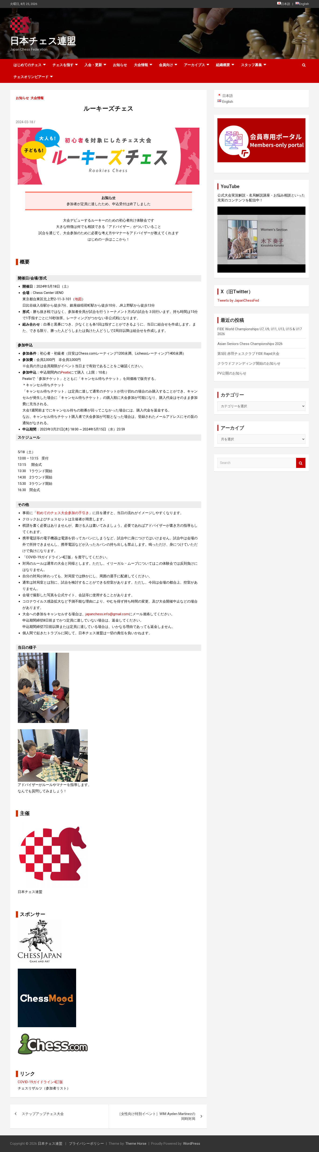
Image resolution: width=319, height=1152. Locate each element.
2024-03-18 (24, 122)
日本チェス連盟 (43, 40)
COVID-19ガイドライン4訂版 (40, 1082)
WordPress (191, 1143)
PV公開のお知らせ (231, 373)
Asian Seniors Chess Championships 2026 (250, 344)
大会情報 (37, 98)
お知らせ (120, 65)
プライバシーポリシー (86, 1143)
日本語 (285, 4)
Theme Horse (135, 1143)
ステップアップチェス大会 (43, 1114)
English (304, 4)
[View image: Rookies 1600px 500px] (108, 131)
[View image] (43, 656)
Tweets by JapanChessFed (238, 300)
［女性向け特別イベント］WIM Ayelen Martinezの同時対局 (156, 1116)
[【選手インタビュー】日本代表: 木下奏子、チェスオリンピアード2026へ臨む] (261, 240)
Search (300, 463)
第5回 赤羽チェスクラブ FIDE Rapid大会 (248, 354)
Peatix (65, 372)
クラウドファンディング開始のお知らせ (248, 363)
